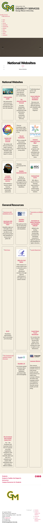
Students (4, 476)
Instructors (5, 480)
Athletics (4, 28)
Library (4, 33)
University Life (6, 16)
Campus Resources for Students (11, 482)
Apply (4, 19)
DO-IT (7, 331)
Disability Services (4, 14)
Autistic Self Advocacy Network (7, 139)
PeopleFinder (5, 26)
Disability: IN (21, 363)
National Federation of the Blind (35, 141)
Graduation (5, 35)
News (4, 29)
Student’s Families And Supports (11, 478)
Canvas (4, 23)
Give (4, 21)
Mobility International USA (21, 172)
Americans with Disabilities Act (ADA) (7, 223)
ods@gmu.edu (8, 517)
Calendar (4, 31)
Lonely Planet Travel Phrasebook (35, 333)
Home (23, 65)
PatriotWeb (5, 24)
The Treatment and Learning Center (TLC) (8, 438)
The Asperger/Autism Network (21, 101)
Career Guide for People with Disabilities (35, 98)
